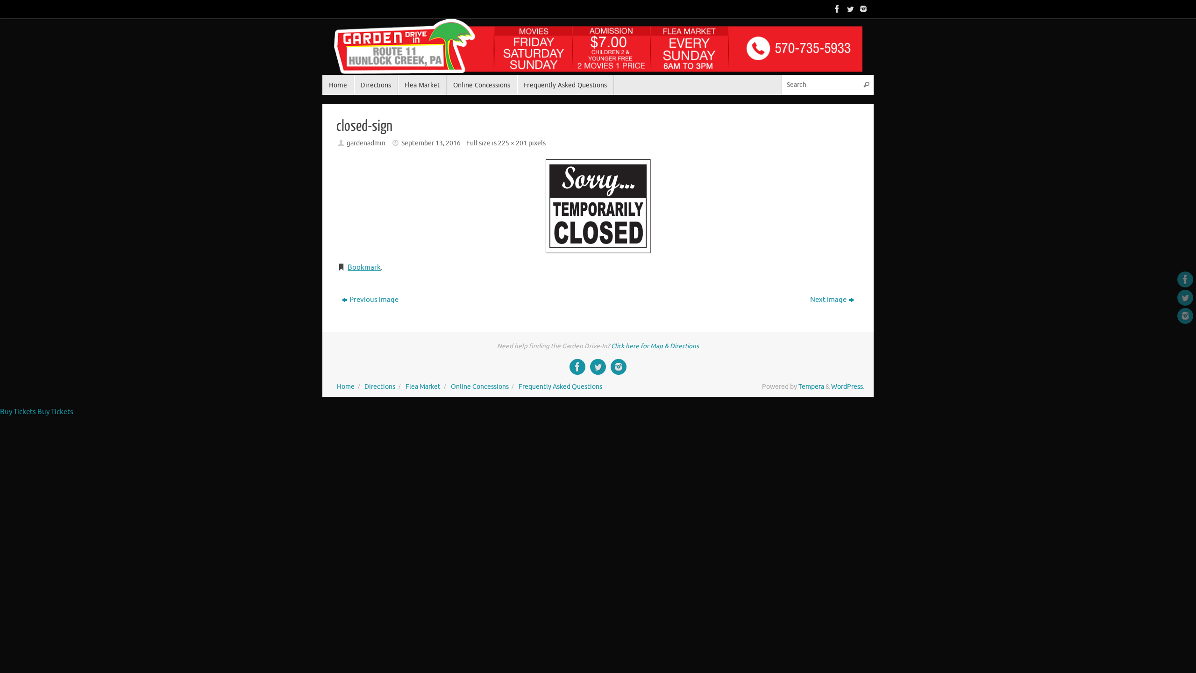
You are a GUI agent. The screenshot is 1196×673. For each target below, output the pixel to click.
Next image (828, 299)
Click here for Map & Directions (655, 346)
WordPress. (847, 387)
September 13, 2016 (431, 143)
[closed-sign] (598, 206)
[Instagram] (862, 8)
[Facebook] (836, 8)
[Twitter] (849, 8)
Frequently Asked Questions (560, 387)
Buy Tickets (18, 412)
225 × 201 (512, 143)
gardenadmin (366, 143)
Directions (379, 387)
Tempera (811, 387)
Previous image (374, 299)
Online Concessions (480, 387)
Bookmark (364, 267)
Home (346, 387)
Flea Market (423, 387)
